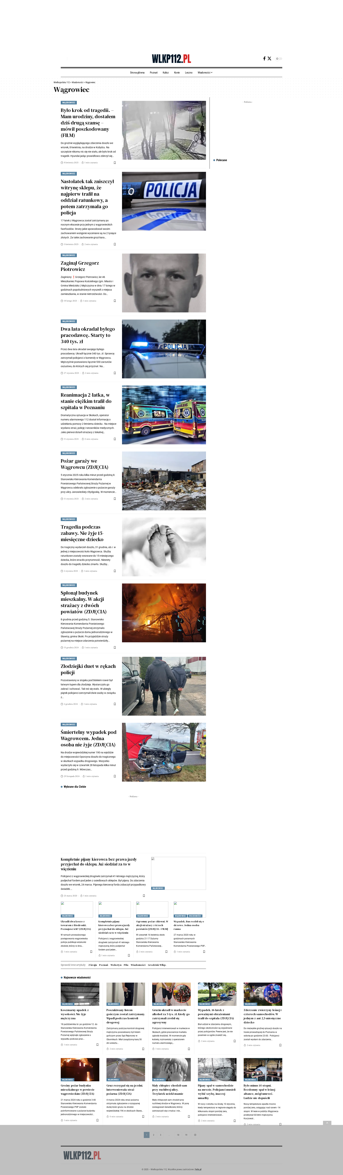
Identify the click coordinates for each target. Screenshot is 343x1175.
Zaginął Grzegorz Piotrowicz (80, 266)
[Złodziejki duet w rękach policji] (164, 686)
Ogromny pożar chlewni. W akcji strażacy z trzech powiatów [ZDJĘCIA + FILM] (152, 925)
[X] (269, 58)
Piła (126, 965)
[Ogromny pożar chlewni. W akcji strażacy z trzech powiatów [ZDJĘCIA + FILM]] (152, 909)
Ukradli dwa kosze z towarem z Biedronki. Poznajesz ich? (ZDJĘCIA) (76, 925)
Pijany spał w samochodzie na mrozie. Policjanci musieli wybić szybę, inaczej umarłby (216, 1091)
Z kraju (92, 965)
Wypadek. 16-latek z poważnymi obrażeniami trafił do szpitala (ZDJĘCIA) (216, 1014)
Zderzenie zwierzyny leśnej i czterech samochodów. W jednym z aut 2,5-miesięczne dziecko (262, 1016)
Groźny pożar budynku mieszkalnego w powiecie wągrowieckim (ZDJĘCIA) (78, 1089)
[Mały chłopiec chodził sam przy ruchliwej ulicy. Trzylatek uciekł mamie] (171, 1069)
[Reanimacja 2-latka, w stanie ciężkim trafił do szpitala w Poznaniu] (164, 415)
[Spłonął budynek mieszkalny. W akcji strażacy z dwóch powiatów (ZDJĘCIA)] (164, 612)
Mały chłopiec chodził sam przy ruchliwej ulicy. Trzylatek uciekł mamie (169, 1089)
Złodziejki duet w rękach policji (88, 669)
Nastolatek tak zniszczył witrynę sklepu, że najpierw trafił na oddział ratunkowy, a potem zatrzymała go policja (87, 197)
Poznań (103, 965)
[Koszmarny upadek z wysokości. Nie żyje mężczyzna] (80, 994)
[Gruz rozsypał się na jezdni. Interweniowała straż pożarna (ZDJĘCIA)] (125, 1069)
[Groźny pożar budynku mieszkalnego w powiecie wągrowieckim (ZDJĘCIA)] (80, 1069)
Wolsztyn (116, 965)
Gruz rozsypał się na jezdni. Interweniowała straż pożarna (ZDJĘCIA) (124, 1089)
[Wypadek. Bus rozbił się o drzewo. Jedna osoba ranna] (190, 909)
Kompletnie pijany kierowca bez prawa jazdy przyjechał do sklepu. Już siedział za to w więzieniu (99, 864)
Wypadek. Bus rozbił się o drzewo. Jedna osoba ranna (189, 925)
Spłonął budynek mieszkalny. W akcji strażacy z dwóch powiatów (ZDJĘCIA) (84, 602)
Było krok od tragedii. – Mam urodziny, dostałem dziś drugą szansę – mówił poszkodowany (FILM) (88, 123)
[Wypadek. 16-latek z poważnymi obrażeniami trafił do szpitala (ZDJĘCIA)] (217, 994)
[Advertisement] (107, 25)
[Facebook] (264, 58)
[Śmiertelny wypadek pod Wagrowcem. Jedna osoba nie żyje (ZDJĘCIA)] (164, 752)
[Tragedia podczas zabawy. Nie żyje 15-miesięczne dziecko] (164, 546)
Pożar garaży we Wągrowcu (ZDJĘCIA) (84, 463)
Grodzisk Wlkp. (157, 965)
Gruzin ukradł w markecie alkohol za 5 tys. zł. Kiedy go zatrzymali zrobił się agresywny (171, 1016)
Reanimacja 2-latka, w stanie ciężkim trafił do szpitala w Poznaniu (86, 401)
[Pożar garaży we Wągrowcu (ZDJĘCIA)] (164, 481)
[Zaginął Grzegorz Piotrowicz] (164, 283)
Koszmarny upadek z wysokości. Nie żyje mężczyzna (75, 1014)
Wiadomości (195, 916)
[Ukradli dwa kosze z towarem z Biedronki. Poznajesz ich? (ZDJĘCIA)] (77, 909)
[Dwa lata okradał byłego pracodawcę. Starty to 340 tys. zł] (164, 349)
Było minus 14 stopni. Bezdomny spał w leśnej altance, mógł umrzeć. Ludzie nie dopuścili (259, 1091)
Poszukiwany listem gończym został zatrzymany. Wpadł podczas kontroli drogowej (125, 1016)
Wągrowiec (68, 102)
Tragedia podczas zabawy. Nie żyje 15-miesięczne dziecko (82, 533)
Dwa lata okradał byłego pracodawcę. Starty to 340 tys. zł (88, 335)
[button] (63, 58)
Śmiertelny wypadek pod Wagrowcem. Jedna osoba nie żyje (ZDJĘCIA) (88, 738)
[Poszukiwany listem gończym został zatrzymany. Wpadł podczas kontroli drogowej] (125, 994)
